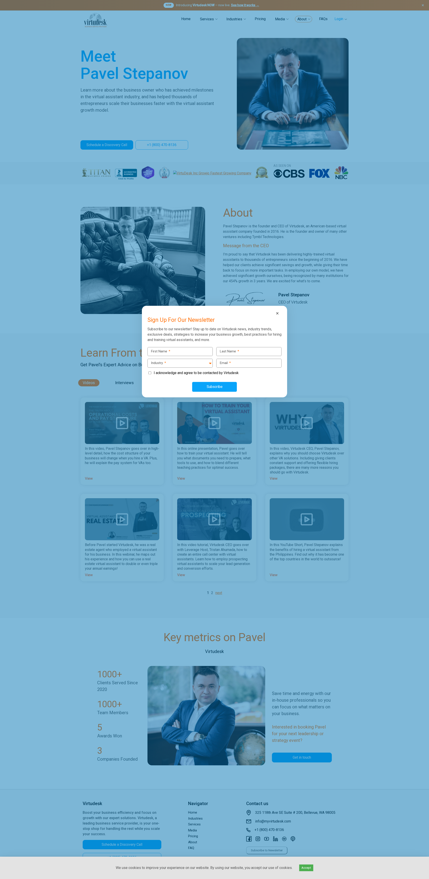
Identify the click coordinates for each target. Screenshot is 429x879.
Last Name (229, 351)
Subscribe (215, 387)
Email (225, 363)
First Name (160, 351)
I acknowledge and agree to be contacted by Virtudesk (196, 373)
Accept (306, 867)
